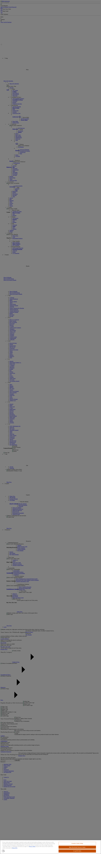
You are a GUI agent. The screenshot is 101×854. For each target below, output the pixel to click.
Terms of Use (14, 847)
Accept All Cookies (77, 850)
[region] (50, 847)
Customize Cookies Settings (77, 843)
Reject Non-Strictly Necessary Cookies (77, 847)
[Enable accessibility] (3, 851)
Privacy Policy (32, 846)
